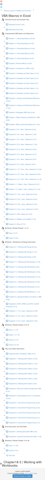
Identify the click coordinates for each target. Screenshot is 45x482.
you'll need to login (31, 473)
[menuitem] (1, 5)
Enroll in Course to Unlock (22, 476)
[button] (1, 2)
